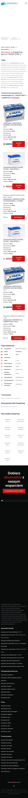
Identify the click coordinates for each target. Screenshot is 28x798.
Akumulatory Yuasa (5, 731)
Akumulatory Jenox (5, 717)
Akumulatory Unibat (6, 723)
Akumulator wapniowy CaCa (8, 689)
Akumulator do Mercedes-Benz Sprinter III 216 (12, 666)
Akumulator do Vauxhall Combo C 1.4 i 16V (11, 655)
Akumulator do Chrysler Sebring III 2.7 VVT (11, 632)
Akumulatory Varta (5, 725)
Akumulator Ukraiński (6, 686)
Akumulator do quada (6, 754)
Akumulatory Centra (6, 708)
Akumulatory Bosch (6, 705)
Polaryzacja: (7, 133)
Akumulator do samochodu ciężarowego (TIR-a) (13, 760)
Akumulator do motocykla (7, 751)
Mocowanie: (7, 135)
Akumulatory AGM (5, 697)
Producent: (7, 139)
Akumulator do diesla (6, 743)
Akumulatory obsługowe (7, 675)
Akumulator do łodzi (6, 748)
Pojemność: (7, 129)
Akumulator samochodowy (7, 683)
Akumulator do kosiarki (6, 745)
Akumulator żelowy (5, 692)
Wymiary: (9, 137)
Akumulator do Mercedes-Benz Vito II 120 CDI (12, 657)
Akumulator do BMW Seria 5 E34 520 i (10, 640)
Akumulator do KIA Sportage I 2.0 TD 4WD (11, 663)
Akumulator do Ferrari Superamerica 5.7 (11, 660)
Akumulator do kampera (7, 740)
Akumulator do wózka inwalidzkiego (10, 765)
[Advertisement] (14, 21)
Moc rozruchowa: (9, 131)
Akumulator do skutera (6, 757)
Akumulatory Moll (5, 720)
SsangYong (7, 47)
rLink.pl (18, 782)
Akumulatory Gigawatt (6, 714)
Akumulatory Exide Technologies (9, 711)
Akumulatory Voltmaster (7, 728)
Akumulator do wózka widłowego (9, 763)
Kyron (17, 354)
